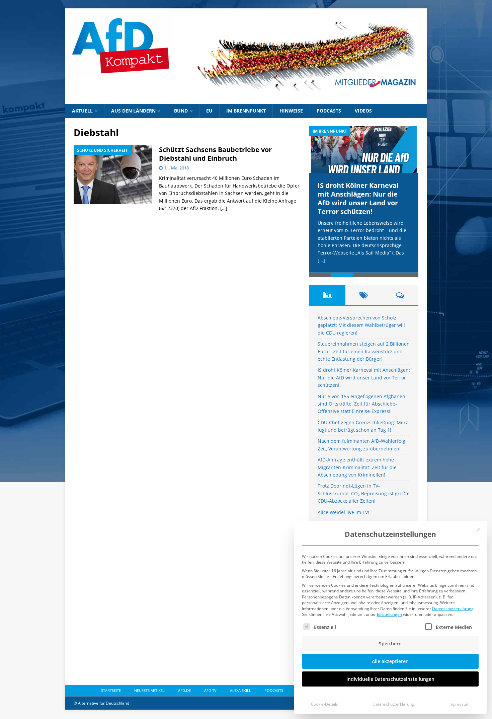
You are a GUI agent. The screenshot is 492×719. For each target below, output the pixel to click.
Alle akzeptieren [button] (390, 661)
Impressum (459, 704)
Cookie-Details (324, 704)
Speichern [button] (390, 643)
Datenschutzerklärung (453, 609)
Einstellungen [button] (389, 614)
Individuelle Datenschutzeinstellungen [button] (390, 679)
